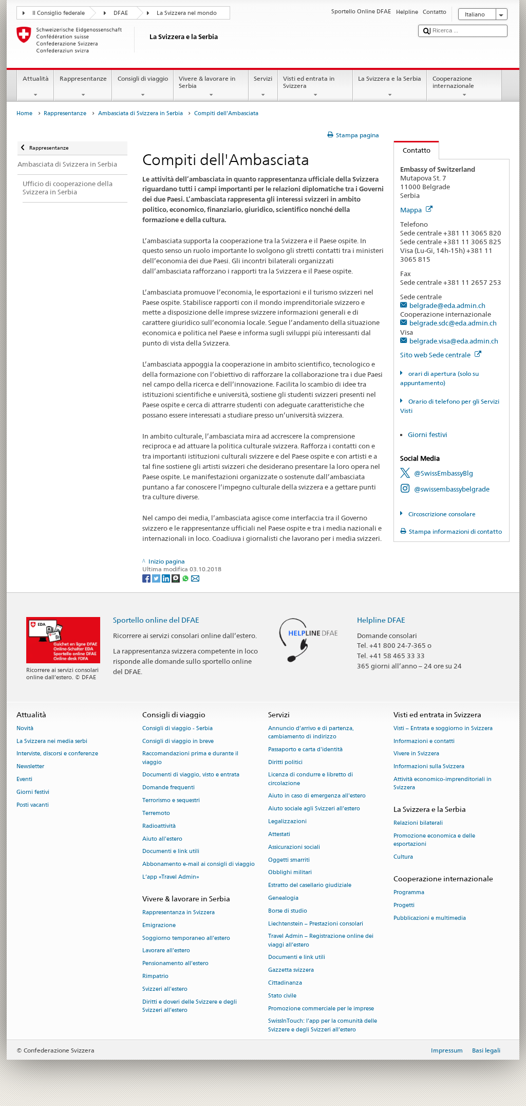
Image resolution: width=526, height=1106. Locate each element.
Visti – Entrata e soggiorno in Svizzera (443, 728)
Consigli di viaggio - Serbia (177, 728)
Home (24, 113)
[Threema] (176, 578)
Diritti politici (285, 762)
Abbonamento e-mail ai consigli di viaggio (198, 864)
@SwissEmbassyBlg (443, 473)
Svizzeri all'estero (164, 989)
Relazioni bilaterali (418, 823)
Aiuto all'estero (162, 839)
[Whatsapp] (186, 578)
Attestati (279, 834)
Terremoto (156, 813)
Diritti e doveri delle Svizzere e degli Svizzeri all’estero (189, 1006)
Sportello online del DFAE (156, 619)
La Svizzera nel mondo (187, 13)
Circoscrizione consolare (441, 514)
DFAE (121, 13)
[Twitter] (157, 578)
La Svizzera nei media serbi (51, 741)
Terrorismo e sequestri (171, 800)
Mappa (411, 210)
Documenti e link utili (170, 851)
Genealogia (283, 898)
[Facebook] (147, 578)
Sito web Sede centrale (436, 355)
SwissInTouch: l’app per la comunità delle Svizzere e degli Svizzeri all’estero (322, 1025)
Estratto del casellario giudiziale (309, 885)
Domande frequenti (168, 788)
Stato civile (282, 995)
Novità (24, 728)
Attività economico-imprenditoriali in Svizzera (442, 783)
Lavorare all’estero (166, 951)
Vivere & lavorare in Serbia (207, 82)
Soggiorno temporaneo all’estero (186, 938)
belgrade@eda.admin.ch (447, 305)
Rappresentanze (83, 78)
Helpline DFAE (381, 619)
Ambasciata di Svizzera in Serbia (140, 113)
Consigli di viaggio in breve (178, 741)
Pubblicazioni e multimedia (429, 918)
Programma (408, 893)
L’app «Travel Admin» (170, 877)
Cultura (403, 857)
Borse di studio (287, 911)
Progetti (404, 905)
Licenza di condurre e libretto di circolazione (310, 779)
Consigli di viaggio (143, 78)
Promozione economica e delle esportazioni (434, 840)
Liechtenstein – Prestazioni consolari (315, 923)
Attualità (36, 78)
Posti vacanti (32, 805)
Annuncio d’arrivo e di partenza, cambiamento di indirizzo (311, 732)
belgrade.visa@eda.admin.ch (453, 341)
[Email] (195, 578)
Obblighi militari (290, 872)
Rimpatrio (155, 976)
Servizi (263, 78)
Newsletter (30, 767)
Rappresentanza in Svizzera (178, 912)
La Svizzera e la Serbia (389, 78)
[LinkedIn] (167, 578)
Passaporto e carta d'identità (305, 749)
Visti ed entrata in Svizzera (308, 82)
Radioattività (159, 826)
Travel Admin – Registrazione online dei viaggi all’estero (320, 940)
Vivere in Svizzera (416, 754)
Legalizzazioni (287, 822)
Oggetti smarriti (289, 860)
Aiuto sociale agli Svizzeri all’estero (314, 809)
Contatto (412, 150)
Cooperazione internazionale (453, 82)
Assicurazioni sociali (294, 847)
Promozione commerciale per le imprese (321, 1008)
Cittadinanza (285, 983)
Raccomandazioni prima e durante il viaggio (190, 758)
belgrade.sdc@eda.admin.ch (453, 323)
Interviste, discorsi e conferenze (57, 754)
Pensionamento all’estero (175, 963)
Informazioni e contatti (424, 741)
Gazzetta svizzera (291, 970)
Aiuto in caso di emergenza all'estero (317, 796)
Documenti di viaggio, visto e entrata (190, 775)
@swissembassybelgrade (452, 489)
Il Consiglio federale (58, 13)
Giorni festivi (427, 434)
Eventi (24, 779)
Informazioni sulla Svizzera (428, 767)
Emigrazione (159, 925)
